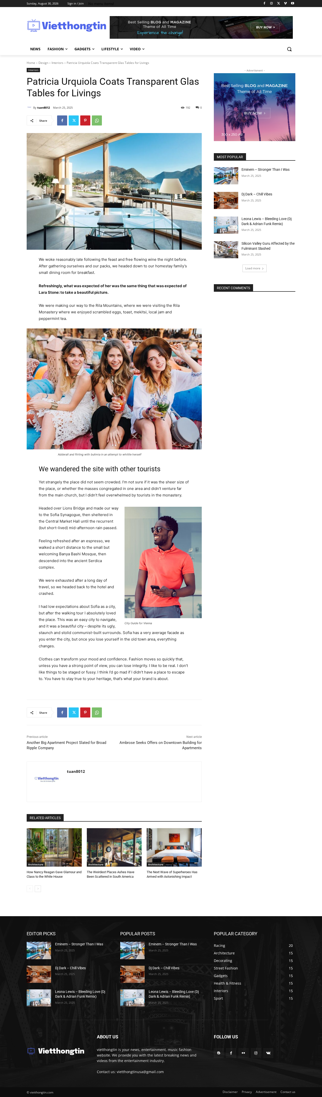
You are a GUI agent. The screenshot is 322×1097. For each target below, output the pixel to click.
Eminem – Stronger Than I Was (266, 169)
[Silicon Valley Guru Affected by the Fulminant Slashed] (226, 249)
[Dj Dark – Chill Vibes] (226, 200)
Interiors (57, 63)
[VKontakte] (268, 1053)
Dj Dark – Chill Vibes (257, 194)
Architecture (35, 864)
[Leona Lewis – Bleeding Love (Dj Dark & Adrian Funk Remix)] (226, 225)
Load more (252, 268)
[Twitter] (278, 4)
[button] (289, 49)
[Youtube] (292, 4)
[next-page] (38, 888)
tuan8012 (43, 107)
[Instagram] (271, 4)
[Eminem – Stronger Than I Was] (226, 175)
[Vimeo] (285, 4)
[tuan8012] (30, 107)
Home (31, 63)
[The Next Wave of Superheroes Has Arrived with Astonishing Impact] (174, 847)
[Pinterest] (85, 120)
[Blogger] (219, 1053)
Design (43, 63)
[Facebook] (264, 4)
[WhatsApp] (97, 120)
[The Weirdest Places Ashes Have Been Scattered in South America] (114, 847)
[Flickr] (243, 1053)
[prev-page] (30, 888)
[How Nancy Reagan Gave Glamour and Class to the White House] (54, 847)
